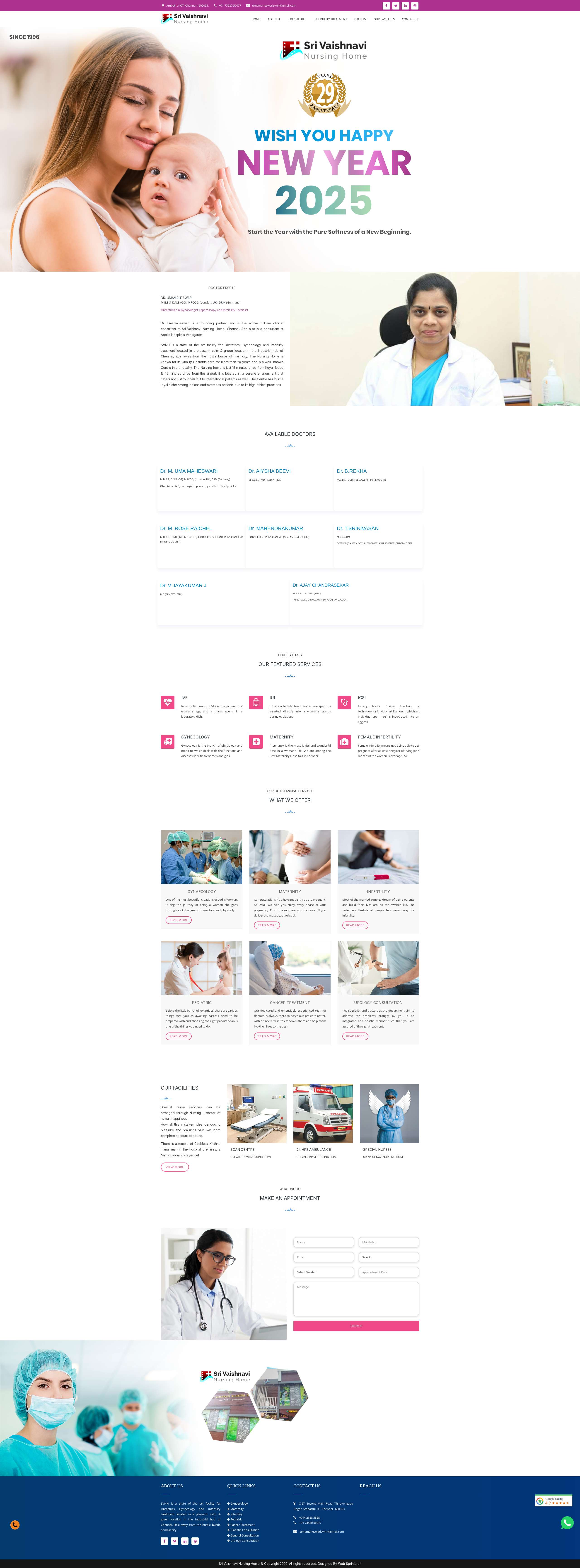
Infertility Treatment (330, 19)
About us (274, 19)
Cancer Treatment (242, 1525)
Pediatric (236, 1519)
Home (255, 19)
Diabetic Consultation (244, 1530)
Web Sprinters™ (349, 1564)
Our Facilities (384, 19)
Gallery (360, 19)
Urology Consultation (244, 1541)
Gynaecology (239, 1503)
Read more (178, 920)
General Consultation (244, 1535)
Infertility (236, 1514)
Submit (356, 1326)
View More (175, 1167)
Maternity (237, 1509)
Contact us (410, 19)
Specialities (297, 19)
